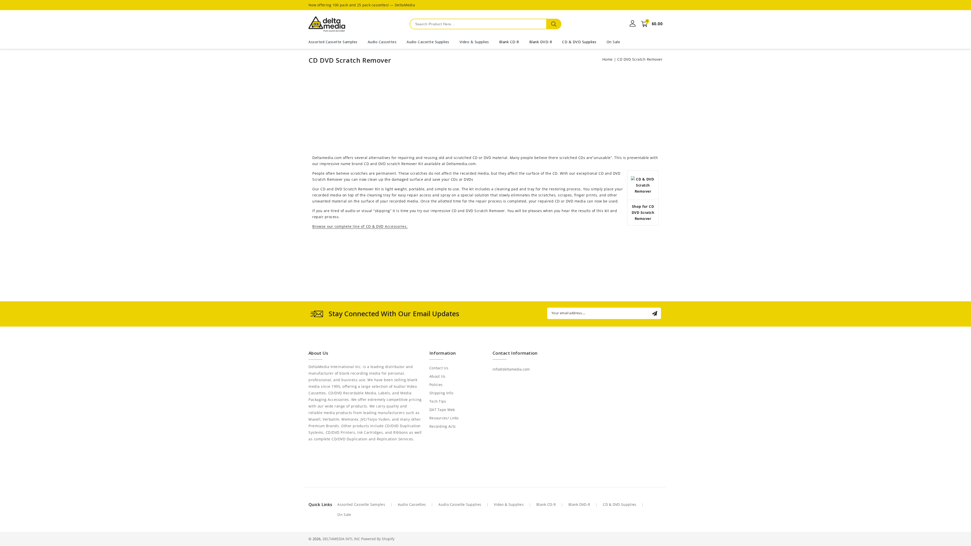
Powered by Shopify (377, 538)
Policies (436, 384)
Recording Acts (442, 426)
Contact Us (438, 368)
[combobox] (485, 24)
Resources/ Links (444, 418)
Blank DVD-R (540, 41)
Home (607, 59)
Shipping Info (441, 393)
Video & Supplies (509, 504)
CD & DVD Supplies (579, 41)
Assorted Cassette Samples (361, 504)
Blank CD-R (509, 41)
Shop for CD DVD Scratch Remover (643, 212)
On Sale (344, 514)
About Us (437, 376)
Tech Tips (437, 401)
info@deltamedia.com (511, 369)
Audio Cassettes (412, 504)
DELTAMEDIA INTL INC (341, 538)
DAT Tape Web (442, 409)
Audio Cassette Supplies (459, 504)
